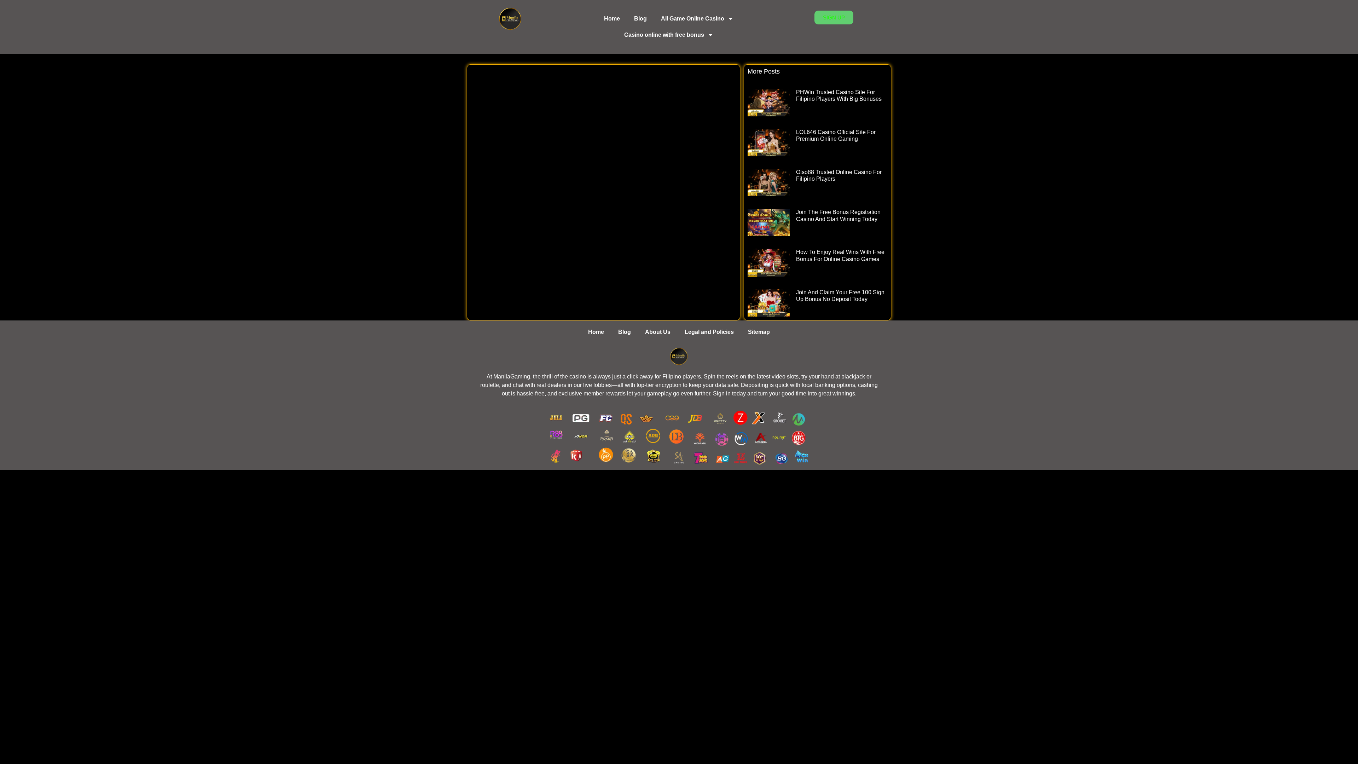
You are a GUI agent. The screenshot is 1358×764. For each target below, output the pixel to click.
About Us (658, 332)
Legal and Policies (709, 332)
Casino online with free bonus (664, 35)
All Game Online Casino (692, 19)
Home (612, 19)
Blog (640, 19)
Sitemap (759, 332)
